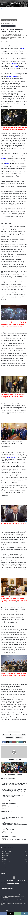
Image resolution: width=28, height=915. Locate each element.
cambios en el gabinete (11, 76)
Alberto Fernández (14, 732)
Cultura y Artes (5, 855)
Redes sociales (5, 865)
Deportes (4, 863)
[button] (14, 120)
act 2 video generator (5, 903)
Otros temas (4, 859)
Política (13, 26)
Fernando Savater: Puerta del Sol (18, 891)
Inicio (3, 23)
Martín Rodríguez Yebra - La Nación (8, 41)
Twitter (16, 66)
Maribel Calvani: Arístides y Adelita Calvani (17, 894)
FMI (24, 734)
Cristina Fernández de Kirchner (12, 734)
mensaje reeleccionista (12, 457)
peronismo (19, 737)
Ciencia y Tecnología (6, 861)
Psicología (4, 867)
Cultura (3, 857)
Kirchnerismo (9, 737)
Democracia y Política (9, 23)
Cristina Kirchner (7, 50)
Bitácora (3, 870)
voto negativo (13, 63)
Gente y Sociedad (5, 853)
